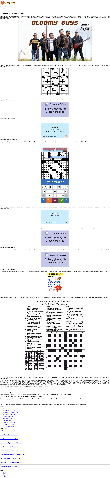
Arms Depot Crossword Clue (8, 435)
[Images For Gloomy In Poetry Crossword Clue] (55, 336)
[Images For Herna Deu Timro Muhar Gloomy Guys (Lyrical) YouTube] (55, 40)
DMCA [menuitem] (4, 8)
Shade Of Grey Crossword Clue (8, 420)
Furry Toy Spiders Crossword (9, 450)
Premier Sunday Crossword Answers (11, 443)
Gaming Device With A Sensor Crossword (10, 412)
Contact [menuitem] (4, 6)
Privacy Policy (5, 475)
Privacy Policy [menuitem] (5, 9)
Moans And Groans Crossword (8, 408)
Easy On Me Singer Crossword (8, 424)
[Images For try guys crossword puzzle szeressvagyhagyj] (55, 130)
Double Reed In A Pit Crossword (9, 418)
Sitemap (4, 476)
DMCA (4, 474)
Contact (4, 472)
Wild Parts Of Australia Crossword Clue (12, 454)
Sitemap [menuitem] (4, 10)
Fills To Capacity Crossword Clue (10, 458)
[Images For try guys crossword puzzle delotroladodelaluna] (55, 81)
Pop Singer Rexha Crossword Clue (9, 422)
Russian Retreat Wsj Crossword (9, 466)
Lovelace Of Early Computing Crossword (12, 446)
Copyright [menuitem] (4, 7)
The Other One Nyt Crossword (9, 462)
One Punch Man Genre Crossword (9, 414)
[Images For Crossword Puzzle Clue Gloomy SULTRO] (55, 109)
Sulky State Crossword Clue (8, 416)
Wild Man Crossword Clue (8, 431)
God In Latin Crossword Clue (9, 439)
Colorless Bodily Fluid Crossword (9, 410)
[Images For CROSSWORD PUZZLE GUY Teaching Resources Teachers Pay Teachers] (55, 283)
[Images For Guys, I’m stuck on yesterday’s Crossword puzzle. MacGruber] (55, 173)
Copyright (4, 473)
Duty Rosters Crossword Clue (8, 426)
